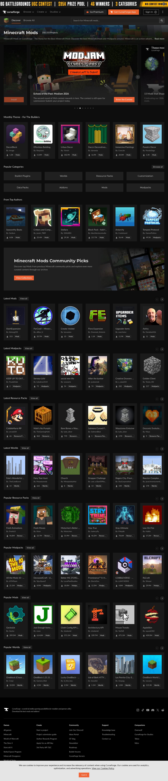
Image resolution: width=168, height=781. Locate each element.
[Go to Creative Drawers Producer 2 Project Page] (125, 371)
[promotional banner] (84, 4)
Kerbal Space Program (12, 752)
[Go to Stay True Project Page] (98, 521)
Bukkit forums (75, 752)
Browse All (29, 20)
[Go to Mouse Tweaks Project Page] (125, 621)
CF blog (72, 739)
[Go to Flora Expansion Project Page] (98, 322)
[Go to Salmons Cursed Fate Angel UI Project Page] (98, 421)
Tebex (137, 739)
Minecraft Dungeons (12, 756)
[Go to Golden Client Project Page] (152, 371)
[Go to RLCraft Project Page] (152, 571)
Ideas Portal (74, 735)
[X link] (157, 710)
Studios (54, 12)
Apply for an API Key (44, 743)
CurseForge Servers (77, 756)
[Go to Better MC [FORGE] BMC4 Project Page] (70, 571)
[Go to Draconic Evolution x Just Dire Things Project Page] (152, 421)
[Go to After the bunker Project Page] (98, 371)
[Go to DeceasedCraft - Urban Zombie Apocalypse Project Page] (43, 571)
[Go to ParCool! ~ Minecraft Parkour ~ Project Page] (43, 322)
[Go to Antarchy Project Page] (125, 223)
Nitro (137, 743)
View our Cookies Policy (103, 768)
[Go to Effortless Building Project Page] (43, 140)
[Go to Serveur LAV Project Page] (43, 371)
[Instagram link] (137, 710)
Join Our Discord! (76, 730)
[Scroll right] (162, 299)
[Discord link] (152, 710)
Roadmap (73, 747)
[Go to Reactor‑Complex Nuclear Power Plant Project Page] (152, 471)
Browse (27, 12)
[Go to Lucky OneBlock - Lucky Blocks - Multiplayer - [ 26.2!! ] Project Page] (70, 670)
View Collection (117, 100)
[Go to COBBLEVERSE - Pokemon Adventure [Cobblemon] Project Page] (125, 571)
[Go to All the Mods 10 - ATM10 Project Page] (16, 571)
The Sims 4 (8, 743)
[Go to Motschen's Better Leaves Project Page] (70, 521)
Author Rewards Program (46, 739)
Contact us (106, 739)
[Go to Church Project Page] (70, 471)
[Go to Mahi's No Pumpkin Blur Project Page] (43, 421)
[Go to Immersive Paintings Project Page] (125, 140)
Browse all (158, 167)
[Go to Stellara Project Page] (70, 223)
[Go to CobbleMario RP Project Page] (16, 421)
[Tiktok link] (142, 710)
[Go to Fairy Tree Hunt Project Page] (43, 471)
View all (23, 298)
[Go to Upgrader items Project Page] (125, 322)
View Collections (24, 278)
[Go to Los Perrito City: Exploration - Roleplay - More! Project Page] (125, 670)
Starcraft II (8, 747)
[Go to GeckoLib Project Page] (16, 621)
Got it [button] (84, 775)
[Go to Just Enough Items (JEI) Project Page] (43, 621)
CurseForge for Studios (144, 735)
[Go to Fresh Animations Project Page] (16, 521)
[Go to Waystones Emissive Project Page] (125, 421)
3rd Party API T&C (43, 747)
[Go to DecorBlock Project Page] (16, 140)
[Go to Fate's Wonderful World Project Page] (16, 471)
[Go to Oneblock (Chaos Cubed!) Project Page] (16, 670)
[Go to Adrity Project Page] (152, 322)
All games (7, 730)
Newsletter (73, 743)
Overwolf (138, 730)
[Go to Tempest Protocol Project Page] (152, 223)
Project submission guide (46, 735)
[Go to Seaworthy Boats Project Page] (16, 223)
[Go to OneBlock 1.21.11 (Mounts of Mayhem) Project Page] (43, 670)
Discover (16, 20)
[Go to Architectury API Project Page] (98, 621)
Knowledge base (108, 730)
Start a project (42, 730)
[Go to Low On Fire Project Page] (152, 521)
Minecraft (8, 735)
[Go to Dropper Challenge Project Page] (98, 471)
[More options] (162, 12)
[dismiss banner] (163, 4)
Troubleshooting (108, 735)
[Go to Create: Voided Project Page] (70, 322)
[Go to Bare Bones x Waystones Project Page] (70, 421)
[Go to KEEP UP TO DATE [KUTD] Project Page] (16, 371)
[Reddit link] (162, 710)
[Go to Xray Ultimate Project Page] (125, 521)
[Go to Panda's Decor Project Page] (152, 140)
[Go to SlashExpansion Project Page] (16, 322)
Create (40, 12)
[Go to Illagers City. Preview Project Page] (125, 471)
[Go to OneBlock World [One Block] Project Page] (152, 670)
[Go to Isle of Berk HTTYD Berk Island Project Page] (98, 670)
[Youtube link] (147, 710)
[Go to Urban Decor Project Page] (70, 140)
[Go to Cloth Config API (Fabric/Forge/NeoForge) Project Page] (70, 621)
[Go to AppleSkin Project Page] (152, 621)
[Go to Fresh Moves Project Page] (43, 521)
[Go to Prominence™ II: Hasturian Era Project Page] (98, 571)
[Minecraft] (6, 20)
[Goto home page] (11, 12)
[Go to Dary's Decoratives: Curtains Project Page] (98, 140)
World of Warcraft (11, 739)
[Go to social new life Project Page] (70, 371)
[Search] (161, 20)
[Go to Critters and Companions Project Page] (43, 223)
